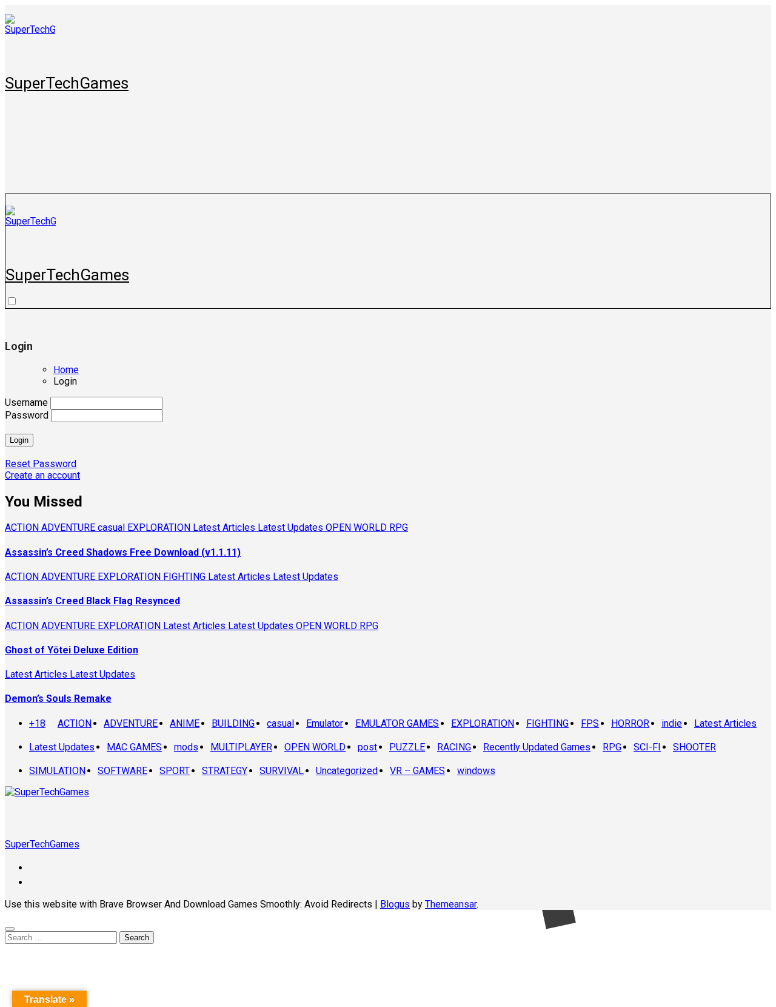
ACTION (23, 527)
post (367, 747)
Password (26, 415)
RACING (454, 747)
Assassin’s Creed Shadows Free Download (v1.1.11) (123, 552)
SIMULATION (57, 770)
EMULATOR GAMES (397, 723)
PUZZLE (407, 747)
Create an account (42, 475)
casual (112, 527)
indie (671, 723)
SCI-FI (647, 747)
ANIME (184, 723)
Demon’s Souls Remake (58, 698)
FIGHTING (185, 576)
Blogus (395, 904)
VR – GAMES (417, 770)
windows (476, 770)
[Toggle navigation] (12, 199)
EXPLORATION (160, 527)
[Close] (10, 929)
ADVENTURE (69, 527)
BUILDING (233, 723)
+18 (37, 723)
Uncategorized (347, 770)
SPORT (174, 770)
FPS (590, 723)
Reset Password (40, 464)
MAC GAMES (134, 747)
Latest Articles (225, 527)
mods (186, 747)
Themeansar (451, 904)
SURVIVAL (281, 770)
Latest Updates (292, 527)
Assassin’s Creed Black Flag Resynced (92, 601)
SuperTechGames (67, 83)
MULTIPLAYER (241, 747)
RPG (398, 527)
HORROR (630, 723)
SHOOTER (694, 747)
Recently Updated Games (536, 747)
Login (19, 440)
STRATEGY (224, 770)
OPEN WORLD (357, 527)
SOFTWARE (122, 770)
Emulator (324, 723)
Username (26, 402)
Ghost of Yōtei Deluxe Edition (71, 650)
